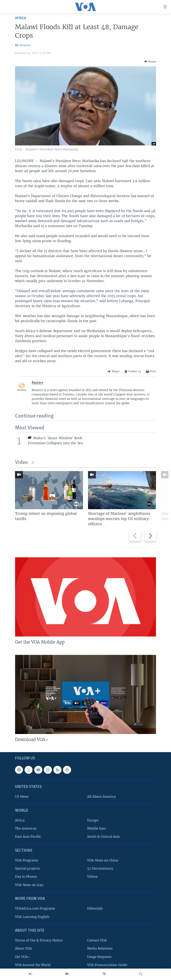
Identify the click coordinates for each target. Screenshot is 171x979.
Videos (92, 877)
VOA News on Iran (29, 885)
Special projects (27, 869)
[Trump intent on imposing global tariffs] (49, 490)
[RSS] (57, 770)
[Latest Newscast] (30, 974)
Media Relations (100, 949)
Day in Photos (26, 877)
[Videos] (67, 974)
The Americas (25, 829)
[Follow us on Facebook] (19, 770)
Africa (20, 18)
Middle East (96, 829)
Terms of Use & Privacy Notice (38, 941)
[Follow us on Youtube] (38, 770)
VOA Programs (26, 861)
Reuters (25, 45)
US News (22, 797)
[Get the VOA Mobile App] (85, 596)
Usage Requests (99, 957)
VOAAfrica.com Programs (35, 909)
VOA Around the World (33, 965)
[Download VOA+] (85, 694)
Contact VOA (97, 941)
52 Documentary (100, 869)
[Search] (140, 974)
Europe (92, 821)
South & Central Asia (103, 837)
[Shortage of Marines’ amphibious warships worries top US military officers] (122, 490)
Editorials (95, 909)
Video (21, 462)
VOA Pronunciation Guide (107, 965)
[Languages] (104, 974)
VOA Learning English (32, 917)
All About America (101, 797)
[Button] (150, 61)
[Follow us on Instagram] (48, 770)
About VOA (23, 949)
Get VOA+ (22, 957)
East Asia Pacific (28, 837)
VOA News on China (102, 861)
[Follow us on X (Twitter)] (29, 770)
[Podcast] (67, 770)
